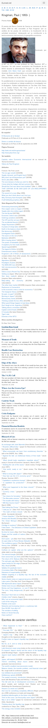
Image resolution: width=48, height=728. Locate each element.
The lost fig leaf (7, 213)
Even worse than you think (11, 557)
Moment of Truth (9, 339)
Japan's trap (7, 635)
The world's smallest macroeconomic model (17, 666)
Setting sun (6, 274)
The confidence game (9, 543)
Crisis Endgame (8, 413)
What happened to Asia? (12, 626)
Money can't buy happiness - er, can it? (15, 588)
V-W (7, 10)
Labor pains (6, 581)
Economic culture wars (10, 215)
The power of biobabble (10, 242)
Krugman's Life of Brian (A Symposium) (16, 254)
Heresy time (6, 545)
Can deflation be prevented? (12, 673)
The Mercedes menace (11, 498)
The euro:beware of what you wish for (15, 182)
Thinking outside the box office (12, 301)
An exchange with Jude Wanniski (13, 444)
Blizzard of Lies (8, 436)
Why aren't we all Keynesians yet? (14, 177)
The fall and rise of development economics (18, 682)
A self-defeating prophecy (11, 200)
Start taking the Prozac (10, 507)
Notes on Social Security (10, 613)
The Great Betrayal (9, 521)
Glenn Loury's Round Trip (11, 271)
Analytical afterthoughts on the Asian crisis (17, 695)
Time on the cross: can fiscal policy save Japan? (19, 697)
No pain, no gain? (8, 294)
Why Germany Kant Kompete (12, 197)
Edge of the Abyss (9, 362)
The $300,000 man (8, 265)
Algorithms (5, 260)
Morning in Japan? (8, 296)
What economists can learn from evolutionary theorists (23, 451)
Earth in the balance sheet (11, 229)
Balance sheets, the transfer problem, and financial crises (22, 668)
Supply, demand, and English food (14, 175)
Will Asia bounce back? (11, 503)
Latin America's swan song (11, 648)
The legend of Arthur (9, 249)
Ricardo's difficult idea (10, 447)
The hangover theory (9, 292)
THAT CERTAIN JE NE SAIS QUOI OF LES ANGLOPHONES (24, 189)
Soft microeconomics (9, 267)
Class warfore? (7, 615)
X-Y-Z (12, 10)
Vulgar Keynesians (8, 224)
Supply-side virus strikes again (12, 211)
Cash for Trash (8, 400)
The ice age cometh (9, 173)
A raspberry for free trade (11, 245)
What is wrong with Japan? (12, 474)
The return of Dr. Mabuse (11, 559)
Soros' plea (6, 180)
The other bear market (10, 285)
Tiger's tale (5, 314)
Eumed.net (6, 2)
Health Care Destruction (12, 350)
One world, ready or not (12, 469)
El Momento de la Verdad (11, 136)
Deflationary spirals (8, 675)
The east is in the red (9, 236)
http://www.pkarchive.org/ (10, 153)
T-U (3, 10)
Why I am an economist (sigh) (12, 599)
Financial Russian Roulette (13, 426)
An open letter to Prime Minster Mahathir (16, 541)
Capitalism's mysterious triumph (14, 480)
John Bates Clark (14, 71)
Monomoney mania (8, 298)
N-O (33, 8)
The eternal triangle (9, 554)
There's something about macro (14, 662)
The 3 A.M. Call (8, 375)
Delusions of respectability (11, 572)
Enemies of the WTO (9, 316)
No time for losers (8, 532)
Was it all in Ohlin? (9, 700)
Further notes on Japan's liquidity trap (15, 639)
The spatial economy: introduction (14, 677)
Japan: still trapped (8, 659)
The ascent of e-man (9, 193)
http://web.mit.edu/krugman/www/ (13, 150)
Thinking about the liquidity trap (13, 704)
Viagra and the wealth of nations (13, 534)
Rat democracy (7, 231)
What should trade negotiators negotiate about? (21, 460)
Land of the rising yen (9, 601)
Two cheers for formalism (12, 496)
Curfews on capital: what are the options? (17, 550)
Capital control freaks (9, 310)
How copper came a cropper (12, 209)
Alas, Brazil (5, 566)
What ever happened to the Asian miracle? (18, 487)
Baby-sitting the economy (12, 280)
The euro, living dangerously (12, 590)
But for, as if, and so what (11, 644)
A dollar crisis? (7, 597)
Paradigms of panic (8, 263)
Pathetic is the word (9, 604)
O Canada (5, 312)
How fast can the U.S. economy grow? (17, 476)
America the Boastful (9, 518)
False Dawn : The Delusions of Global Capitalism (19, 527)
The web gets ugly (8, 561)
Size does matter (8, 276)
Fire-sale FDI (8, 630)
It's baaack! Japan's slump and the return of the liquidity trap (24, 650)
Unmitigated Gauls (8, 233)
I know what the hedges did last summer (16, 184)
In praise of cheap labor (10, 227)
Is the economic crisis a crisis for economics (17, 289)
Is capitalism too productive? (13, 483)
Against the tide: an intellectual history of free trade (21, 456)
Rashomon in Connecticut (11, 287)
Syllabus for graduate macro (12, 568)
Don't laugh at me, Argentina (12, 305)
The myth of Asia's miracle (12, 512)
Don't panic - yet (7, 539)
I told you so (7, 509)
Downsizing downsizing (10, 206)
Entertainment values (9, 251)
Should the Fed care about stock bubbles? (17, 186)
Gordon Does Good (10, 326)
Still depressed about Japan (11, 583)
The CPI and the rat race (10, 220)
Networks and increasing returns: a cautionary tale (19, 606)
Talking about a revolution (11, 307)
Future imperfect (8, 516)
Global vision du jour (9, 586)
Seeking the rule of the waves (13, 465)
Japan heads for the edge (11, 563)
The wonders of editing (10, 610)
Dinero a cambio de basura (11, 141)
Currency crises (8, 492)
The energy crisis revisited (11, 709)
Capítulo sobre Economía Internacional (16, 159)
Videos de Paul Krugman (10, 164)
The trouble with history (11, 500)
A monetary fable (8, 570)
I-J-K (23, 8)
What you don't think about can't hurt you (16, 195)
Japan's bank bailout (9, 655)
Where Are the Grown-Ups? (14, 388)
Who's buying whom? (9, 240)
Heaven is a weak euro (10, 688)
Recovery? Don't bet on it (11, 595)
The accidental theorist (10, 222)
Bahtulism (5, 238)
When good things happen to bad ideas (15, 303)
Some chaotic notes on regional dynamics (16, 579)
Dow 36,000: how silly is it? (11, 608)
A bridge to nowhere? (9, 525)
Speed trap (5, 247)
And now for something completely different (17, 691)
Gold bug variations (8, 218)
